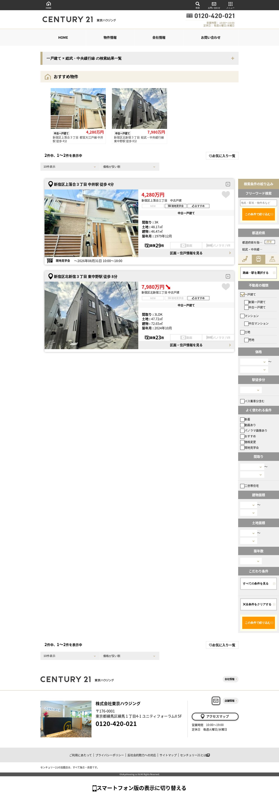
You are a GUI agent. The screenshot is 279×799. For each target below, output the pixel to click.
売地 (251, 340)
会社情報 (158, 37)
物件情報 (110, 37)
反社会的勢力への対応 (141, 755)
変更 (269, 241)
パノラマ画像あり (255, 430)
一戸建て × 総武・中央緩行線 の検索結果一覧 (84, 58)
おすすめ (250, 436)
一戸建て (250, 294)
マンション (251, 316)
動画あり (250, 425)
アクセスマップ (217, 716)
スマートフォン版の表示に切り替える (141, 787)
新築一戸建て (257, 302)
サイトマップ (168, 755)
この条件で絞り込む (258, 214)
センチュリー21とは (193, 755)
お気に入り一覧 (223, 155)
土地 (247, 332)
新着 (247, 419)
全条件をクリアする (258, 604)
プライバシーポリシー (109, 755)
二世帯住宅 (251, 486)
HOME (48, 7)
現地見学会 (251, 447)
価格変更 (250, 442)
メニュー (230, 8)
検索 (198, 8)
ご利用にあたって (80, 755)
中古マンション (259, 323)
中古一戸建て (257, 307)
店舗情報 (229, 700)
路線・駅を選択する (256, 272)
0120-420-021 (116, 723)
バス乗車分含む (254, 401)
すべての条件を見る (256, 583)
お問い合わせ (214, 8)
